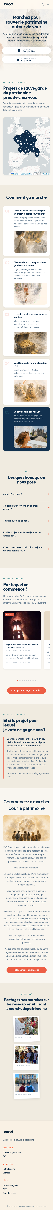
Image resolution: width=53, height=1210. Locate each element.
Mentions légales (10, 1185)
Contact (6, 1173)
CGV (5, 1189)
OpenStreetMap (26, 174)
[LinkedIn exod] (39, 1109)
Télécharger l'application (27, 970)
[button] (26, 140)
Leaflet (15, 174)
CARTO (46, 174)
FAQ (4, 1156)
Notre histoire (9, 1169)
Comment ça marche (12, 1152)
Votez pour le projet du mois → (27, 690)
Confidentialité (9, 1193)
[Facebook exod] (31, 1109)
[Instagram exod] (13, 1109)
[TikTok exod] (22, 1109)
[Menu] (48, 4)
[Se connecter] (42, 4)
